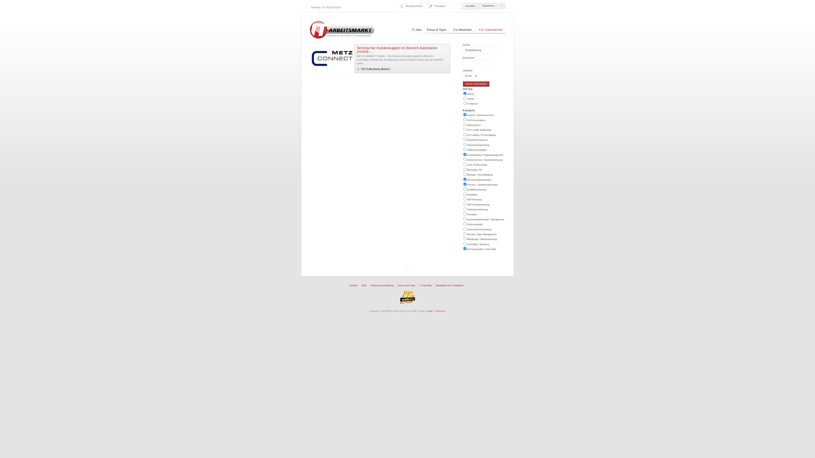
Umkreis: (468, 70)
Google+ (430, 311)
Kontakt (353, 285)
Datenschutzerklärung (382, 285)
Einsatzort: (469, 57)
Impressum (440, 311)
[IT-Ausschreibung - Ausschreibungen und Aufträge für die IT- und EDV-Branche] (407, 297)
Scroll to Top (407, 267)
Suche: (467, 44)
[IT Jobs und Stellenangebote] (342, 37)
